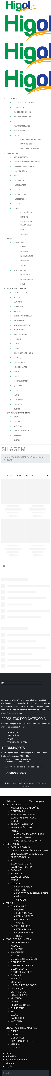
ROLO (22, 284)
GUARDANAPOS (20, 243)
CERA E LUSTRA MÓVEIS (23, 316)
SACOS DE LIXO (20, 194)
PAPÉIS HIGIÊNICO (21, 271)
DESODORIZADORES (22, 334)
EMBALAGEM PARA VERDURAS (26, 166)
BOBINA (23, 247)
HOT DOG (24, 217)
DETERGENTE (19, 320)
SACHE (23, 265)
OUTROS (17, 208)
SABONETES (18, 399)
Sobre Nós (10, 1056)
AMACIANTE (18, 306)
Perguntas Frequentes (16, 1059)
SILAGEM (24, 234)
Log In (8, 1066)
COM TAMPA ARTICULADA (30, 139)
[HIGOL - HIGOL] (21, 6)
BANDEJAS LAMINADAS (23, 116)
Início (8, 1053)
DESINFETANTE (19, 330)
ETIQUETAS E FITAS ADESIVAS (18, 413)
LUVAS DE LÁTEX (20, 367)
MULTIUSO (18, 372)
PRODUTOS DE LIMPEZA (16, 288)
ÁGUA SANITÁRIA (20, 292)
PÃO (22, 229)
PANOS (16, 376)
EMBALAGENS (12, 153)
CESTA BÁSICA (26, 212)
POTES (16, 135)
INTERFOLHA (25, 261)
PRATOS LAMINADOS (22, 126)
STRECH (17, 204)
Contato (9, 1062)
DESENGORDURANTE (22, 325)
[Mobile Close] (1, 798)
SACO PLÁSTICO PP (21, 185)
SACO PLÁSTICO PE (21, 180)
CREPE (16, 417)
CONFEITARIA (19, 107)
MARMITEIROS (26, 144)
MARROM (17, 435)
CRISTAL (17, 421)
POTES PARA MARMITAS (29, 148)
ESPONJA (17, 348)
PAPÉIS (9, 239)
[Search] (46, 1073)
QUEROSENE (18, 385)
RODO (16, 390)
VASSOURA (18, 404)
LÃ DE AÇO (18, 358)
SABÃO (16, 395)
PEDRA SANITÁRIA (21, 381)
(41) (16, 773)
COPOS (16, 121)
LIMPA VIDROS (19, 362)
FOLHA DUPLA (26, 251)
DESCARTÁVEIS (12, 99)
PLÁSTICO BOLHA (20, 171)
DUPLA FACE (18, 426)
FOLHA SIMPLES (26, 256)
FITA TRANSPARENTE (22, 431)
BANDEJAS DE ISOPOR (22, 112)
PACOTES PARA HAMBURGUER (32, 893)
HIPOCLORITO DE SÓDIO (23, 353)
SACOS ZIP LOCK (20, 199)
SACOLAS (17, 190)
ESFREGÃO (18, 344)
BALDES (17, 311)
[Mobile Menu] (2, 6)
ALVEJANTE (18, 302)
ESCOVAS (17, 339)
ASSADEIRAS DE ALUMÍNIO (24, 103)
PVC (15, 176)
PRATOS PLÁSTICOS (21, 130)
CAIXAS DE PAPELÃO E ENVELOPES (27, 162)
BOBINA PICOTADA (21, 157)
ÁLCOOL (17, 297)
